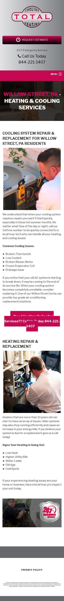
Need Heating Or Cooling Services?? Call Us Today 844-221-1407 (32, 321)
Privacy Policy (32, 570)
